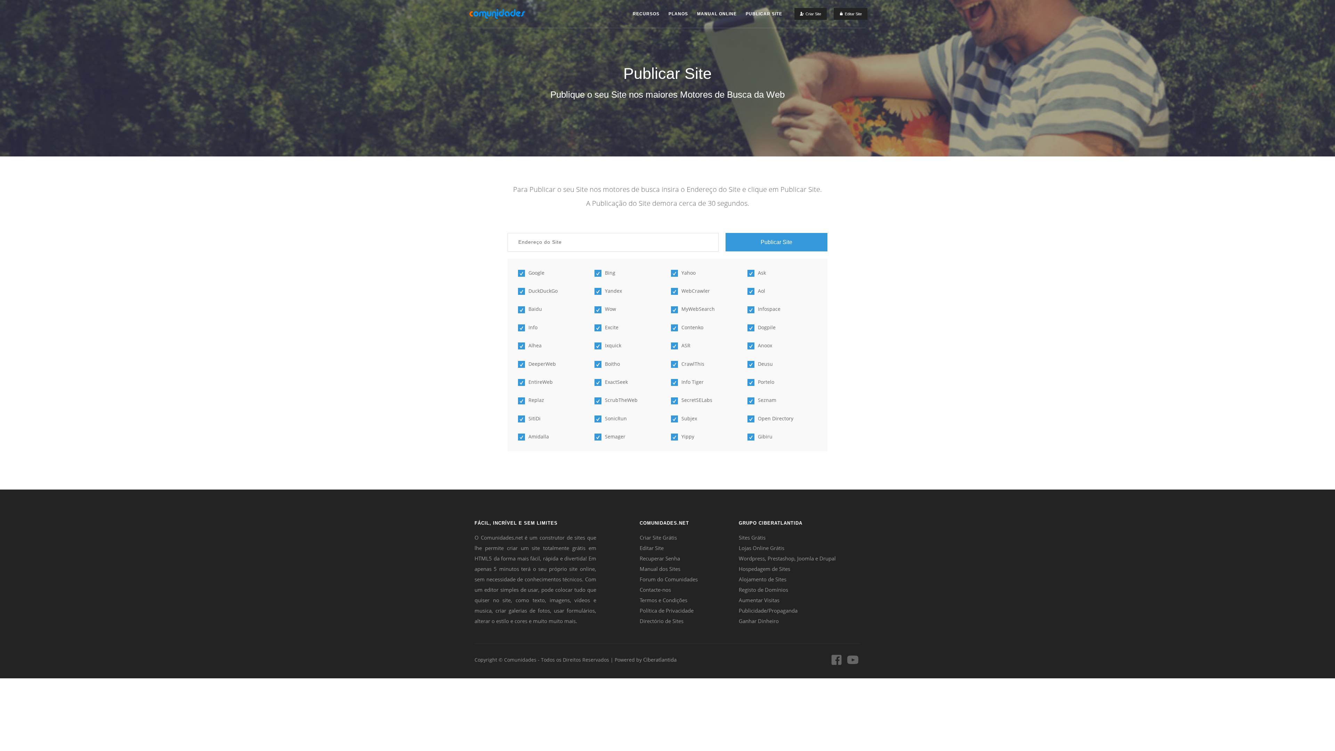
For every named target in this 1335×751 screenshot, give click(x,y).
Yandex (613, 291)
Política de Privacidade (667, 610)
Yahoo (688, 272)
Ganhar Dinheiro (759, 620)
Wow (610, 309)
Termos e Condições (663, 600)
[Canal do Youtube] (853, 662)
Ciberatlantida (660, 659)
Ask (762, 272)
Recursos (646, 13)
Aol (761, 291)
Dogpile (767, 327)
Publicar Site (764, 13)
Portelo (766, 382)
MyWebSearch (698, 309)
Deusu (765, 364)
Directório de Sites (661, 620)
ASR (685, 345)
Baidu (535, 309)
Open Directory (775, 418)
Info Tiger (692, 382)
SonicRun (616, 418)
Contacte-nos (655, 589)
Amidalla (538, 436)
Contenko (692, 327)
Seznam (767, 400)
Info (532, 327)
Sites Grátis (752, 537)
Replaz (536, 400)
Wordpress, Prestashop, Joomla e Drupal (787, 558)
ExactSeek (616, 382)
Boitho (612, 364)
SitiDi (534, 418)
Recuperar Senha (660, 558)
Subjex (689, 418)
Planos (678, 13)
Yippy (687, 436)
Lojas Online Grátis (761, 547)
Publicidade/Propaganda (768, 610)
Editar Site (652, 547)
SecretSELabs (696, 400)
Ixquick (613, 345)
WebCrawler (695, 291)
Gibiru (765, 436)
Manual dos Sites (660, 568)
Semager (615, 436)
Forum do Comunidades (669, 579)
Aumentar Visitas (759, 600)
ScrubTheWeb (621, 400)
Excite (611, 327)
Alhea (535, 345)
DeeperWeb (542, 364)
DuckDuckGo (543, 291)
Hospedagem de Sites (764, 568)
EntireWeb (540, 382)
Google (536, 272)
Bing (610, 272)
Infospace (769, 309)
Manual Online (717, 13)
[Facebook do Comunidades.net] (836, 662)
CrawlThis (692, 364)
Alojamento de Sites (762, 579)
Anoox (765, 345)
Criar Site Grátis (658, 537)
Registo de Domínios (763, 589)
